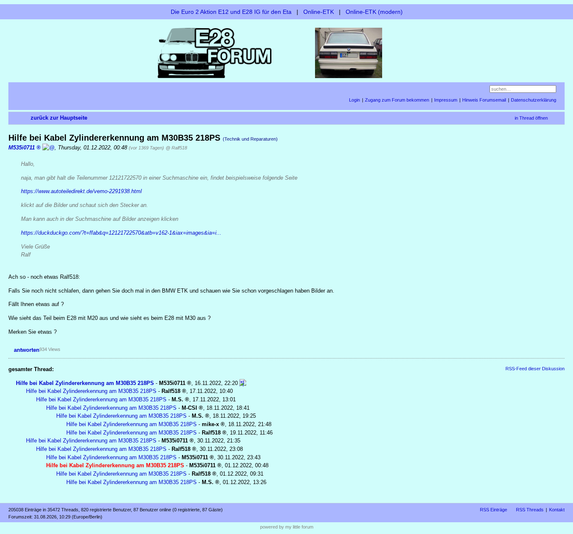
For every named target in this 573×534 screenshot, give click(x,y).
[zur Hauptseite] (286, 52)
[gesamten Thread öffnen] (243, 383)
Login (354, 99)
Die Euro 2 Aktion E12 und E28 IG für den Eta (231, 11)
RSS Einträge (493, 509)
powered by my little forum (286, 526)
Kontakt (557, 509)
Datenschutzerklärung (533, 99)
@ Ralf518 (176, 147)
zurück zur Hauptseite (59, 118)
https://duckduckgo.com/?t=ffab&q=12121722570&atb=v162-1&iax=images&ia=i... (121, 233)
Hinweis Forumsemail (484, 99)
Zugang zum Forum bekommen (397, 99)
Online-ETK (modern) (374, 11)
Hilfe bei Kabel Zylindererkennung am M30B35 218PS (85, 383)
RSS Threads (530, 509)
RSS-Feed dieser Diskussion (535, 368)
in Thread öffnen (531, 117)
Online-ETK (318, 11)
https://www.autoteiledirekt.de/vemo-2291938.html (81, 191)
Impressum (445, 99)
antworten (26, 350)
